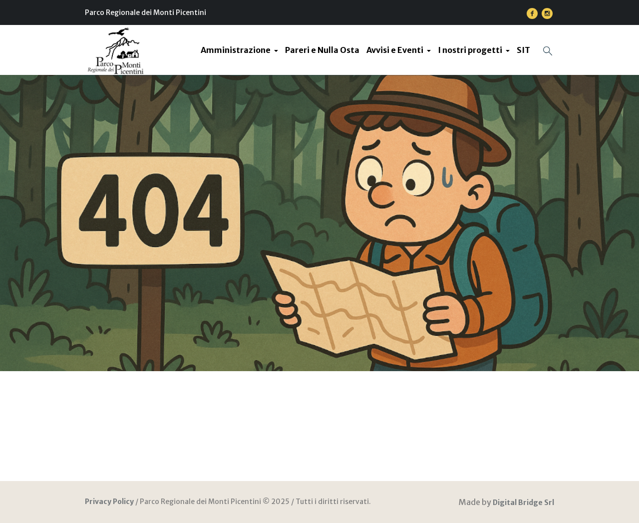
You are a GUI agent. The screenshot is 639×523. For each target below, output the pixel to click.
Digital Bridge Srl (523, 502)
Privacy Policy (109, 501)
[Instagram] (547, 13)
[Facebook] (532, 13)
